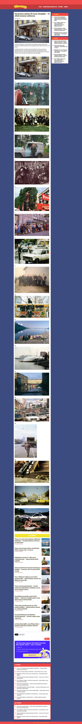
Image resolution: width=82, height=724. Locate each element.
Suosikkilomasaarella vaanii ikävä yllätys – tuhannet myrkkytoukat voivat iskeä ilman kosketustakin (27, 597)
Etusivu (40, 7)
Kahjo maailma (22, 634)
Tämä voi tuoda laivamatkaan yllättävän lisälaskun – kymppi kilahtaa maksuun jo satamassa (28, 540)
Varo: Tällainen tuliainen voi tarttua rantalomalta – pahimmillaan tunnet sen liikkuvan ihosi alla (28, 578)
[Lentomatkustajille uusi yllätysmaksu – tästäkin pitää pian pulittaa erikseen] (45, 627)
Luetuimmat (60, 7)
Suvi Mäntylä (17, 551)
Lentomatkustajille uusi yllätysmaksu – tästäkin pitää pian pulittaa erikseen (27, 624)
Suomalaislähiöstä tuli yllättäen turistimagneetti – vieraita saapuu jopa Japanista (27, 616)
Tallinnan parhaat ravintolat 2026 (50, 7)
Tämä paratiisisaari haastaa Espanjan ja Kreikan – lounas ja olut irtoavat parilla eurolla (27, 569)
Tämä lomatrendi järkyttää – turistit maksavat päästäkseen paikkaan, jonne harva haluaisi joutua (27, 587)
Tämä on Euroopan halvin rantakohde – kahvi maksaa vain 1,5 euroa (27, 549)
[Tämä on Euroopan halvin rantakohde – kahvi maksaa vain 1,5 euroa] (45, 552)
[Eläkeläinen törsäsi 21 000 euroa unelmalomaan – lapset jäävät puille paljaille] (45, 561)
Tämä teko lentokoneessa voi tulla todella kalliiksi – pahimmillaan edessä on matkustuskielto (27, 607)
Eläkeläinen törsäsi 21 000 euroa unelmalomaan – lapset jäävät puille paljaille (26, 559)
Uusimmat (66, 7)
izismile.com (47, 532)
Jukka (16, 18)
